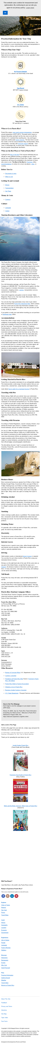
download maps (7, 314)
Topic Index (4, 1017)
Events (3, 962)
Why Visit (4, 965)
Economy (4, 930)
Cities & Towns (5, 905)
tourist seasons (20, 140)
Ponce (3, 912)
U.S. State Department (11, 693)
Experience (4, 937)
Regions (3, 907)
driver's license (27, 556)
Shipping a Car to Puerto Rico (13, 687)
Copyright (4, 1028)
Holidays (3, 950)
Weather (3, 980)
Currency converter (10, 675)
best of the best (14, 154)
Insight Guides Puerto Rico (20, 745)
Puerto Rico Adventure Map (22, 303)
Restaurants (4, 960)
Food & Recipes (6, 947)
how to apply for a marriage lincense (18, 389)
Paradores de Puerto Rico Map (14, 679)
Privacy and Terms (6, 1006)
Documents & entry (10, 173)
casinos (21, 290)
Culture (7, 211)
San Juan (4, 910)
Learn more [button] (30, 8)
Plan (2, 973)
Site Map (3, 1014)
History (3, 922)
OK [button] (5, 13)
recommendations (6, 164)
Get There (8, 191)
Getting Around (5, 978)
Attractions (4, 957)
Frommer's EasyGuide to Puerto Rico (20, 775)
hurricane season (23, 143)
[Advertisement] (20, 856)
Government (4, 932)
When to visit (9, 176)
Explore (3, 902)
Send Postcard (5, 968)
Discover (4, 955)
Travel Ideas (4, 983)
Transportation (9, 188)
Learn (3, 920)
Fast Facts (4, 1021)
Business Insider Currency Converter (15, 690)
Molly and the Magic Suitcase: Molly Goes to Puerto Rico (20, 806)
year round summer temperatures (22, 132)
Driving (7, 185)
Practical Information (7, 975)
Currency (7, 199)
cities (32, 164)
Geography (4, 925)
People (3, 942)
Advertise (4, 1010)
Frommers (30, 162)
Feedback (4, 1002)
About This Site (5, 999)
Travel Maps (4, 915)
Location (3, 927)
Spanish (3, 567)
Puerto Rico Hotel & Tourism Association (17, 684)
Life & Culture (5, 940)
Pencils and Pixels (21, 1042)
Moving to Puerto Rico (7, 985)
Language (8, 207)
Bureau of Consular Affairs (12, 672)
